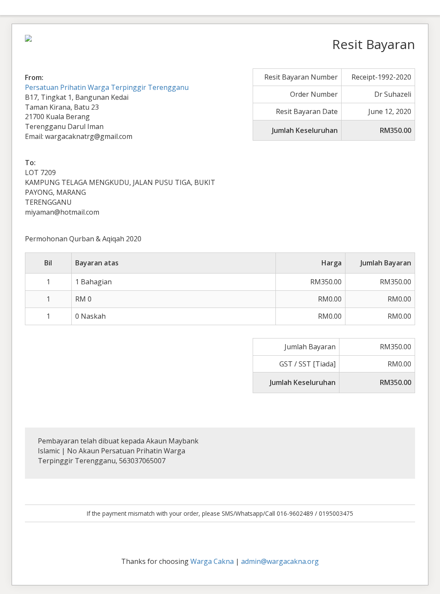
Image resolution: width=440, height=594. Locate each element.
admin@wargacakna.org (280, 561)
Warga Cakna (212, 561)
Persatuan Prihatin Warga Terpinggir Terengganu (107, 87)
